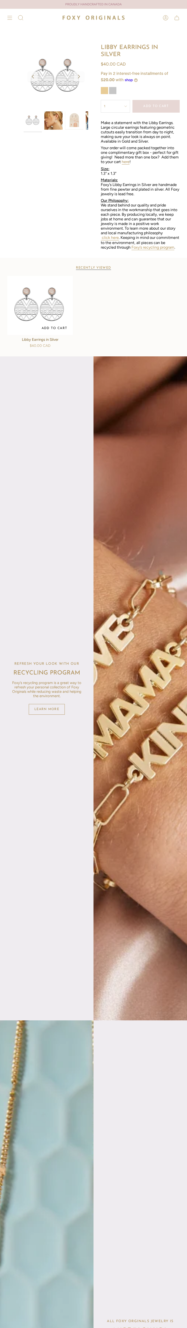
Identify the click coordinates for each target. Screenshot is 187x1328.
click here (110, 237)
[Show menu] (10, 18)
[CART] (176, 18)
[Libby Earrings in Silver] (40, 305)
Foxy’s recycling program (152, 247)
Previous (33, 76)
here (126, 161)
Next (79, 76)
